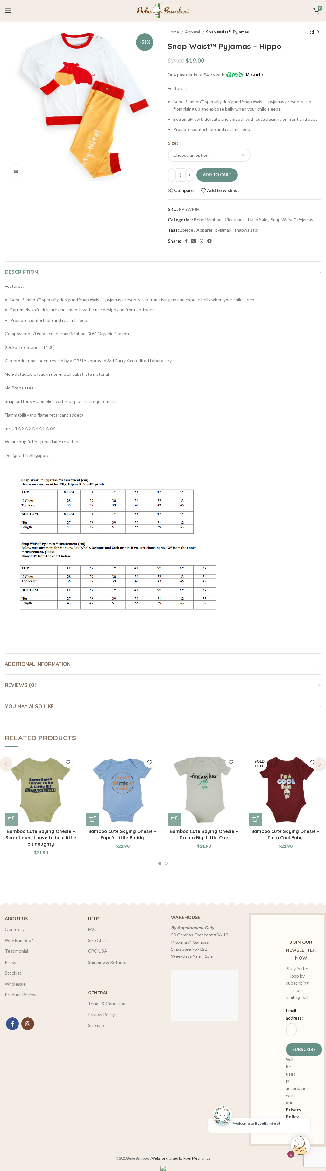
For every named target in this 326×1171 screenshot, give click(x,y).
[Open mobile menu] (8, 10)
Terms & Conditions (108, 1003)
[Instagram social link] (27, 1023)
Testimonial (16, 951)
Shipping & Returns (107, 962)
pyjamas (223, 230)
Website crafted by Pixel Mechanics (180, 1158)
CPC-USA (97, 951)
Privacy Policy (101, 1014)
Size (172, 143)
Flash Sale (257, 219)
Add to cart (217, 174)
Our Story (15, 929)
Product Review (21, 994)
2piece (186, 230)
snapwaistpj (246, 230)
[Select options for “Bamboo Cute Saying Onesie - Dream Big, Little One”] (174, 819)
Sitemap (96, 1025)
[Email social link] (193, 241)
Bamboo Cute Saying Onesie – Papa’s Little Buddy (122, 834)
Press (10, 962)
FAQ (92, 929)
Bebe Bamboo (208, 219)
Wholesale (15, 983)
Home (174, 31)
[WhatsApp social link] (201, 241)
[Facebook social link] (186, 241)
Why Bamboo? (19, 940)
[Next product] (318, 32)
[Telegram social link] (209, 241)
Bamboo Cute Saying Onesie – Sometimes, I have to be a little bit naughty (40, 837)
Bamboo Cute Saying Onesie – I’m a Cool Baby (285, 834)
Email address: (287, 1014)
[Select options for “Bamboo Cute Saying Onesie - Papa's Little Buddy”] (92, 819)
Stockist (13, 973)
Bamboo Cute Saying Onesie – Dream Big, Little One (204, 834)
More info (254, 74)
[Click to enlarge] (16, 171)
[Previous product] (305, 32)
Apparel (193, 31)
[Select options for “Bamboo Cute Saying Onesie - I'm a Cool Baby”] (255, 819)
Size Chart (98, 940)
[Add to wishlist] (68, 762)
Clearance (235, 219)
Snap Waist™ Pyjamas (227, 31)
